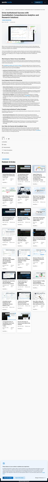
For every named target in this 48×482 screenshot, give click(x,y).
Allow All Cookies (8, 477)
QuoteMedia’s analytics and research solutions (13, 65)
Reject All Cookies (19, 477)
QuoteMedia (27, 95)
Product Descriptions (8, 150)
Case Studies (6, 153)
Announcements (7, 147)
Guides (5, 144)
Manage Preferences (39, 477)
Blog (3, 9)
